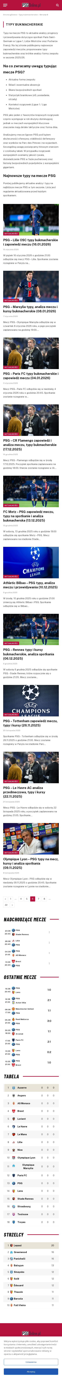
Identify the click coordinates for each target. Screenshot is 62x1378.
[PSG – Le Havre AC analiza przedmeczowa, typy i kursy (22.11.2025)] (31, 767)
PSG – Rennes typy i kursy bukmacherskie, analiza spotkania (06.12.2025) (28, 654)
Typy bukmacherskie (28, 15)
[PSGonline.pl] (31, 5)
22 (6, 905)
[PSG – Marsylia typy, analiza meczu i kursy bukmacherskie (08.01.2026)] (31, 286)
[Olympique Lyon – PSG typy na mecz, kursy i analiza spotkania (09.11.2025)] (31, 839)
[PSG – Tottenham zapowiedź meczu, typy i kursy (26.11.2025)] (31, 700)
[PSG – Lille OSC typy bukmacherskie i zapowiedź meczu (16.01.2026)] (31, 219)
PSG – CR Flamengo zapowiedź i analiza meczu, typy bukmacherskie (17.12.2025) (30, 445)
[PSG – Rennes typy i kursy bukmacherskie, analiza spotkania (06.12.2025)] (31, 629)
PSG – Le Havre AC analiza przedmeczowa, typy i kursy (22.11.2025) (24, 792)
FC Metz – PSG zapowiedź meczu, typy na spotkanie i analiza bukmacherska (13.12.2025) (28, 516)
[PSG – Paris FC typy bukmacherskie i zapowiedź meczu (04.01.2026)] (31, 353)
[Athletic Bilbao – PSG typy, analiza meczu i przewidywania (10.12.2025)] (31, 562)
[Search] (57, 5)
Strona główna (10, 15)
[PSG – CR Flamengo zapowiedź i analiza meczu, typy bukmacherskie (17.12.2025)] (31, 420)
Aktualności (11, 234)
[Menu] (5, 5)
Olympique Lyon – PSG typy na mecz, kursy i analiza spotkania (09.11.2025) (31, 863)
